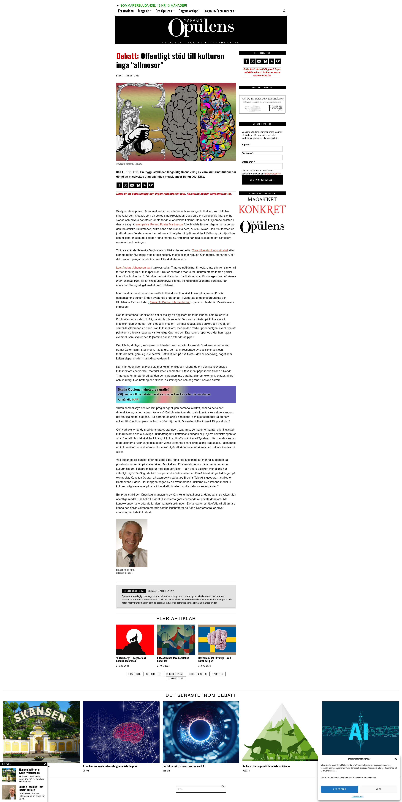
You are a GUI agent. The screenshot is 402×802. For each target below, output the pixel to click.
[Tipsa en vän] (132, 185)
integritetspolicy (272, 173)
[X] (125, 185)
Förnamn (247, 153)
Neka (378, 789)
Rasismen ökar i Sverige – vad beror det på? (214, 659)
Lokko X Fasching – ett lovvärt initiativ (31, 788)
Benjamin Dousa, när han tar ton (170, 302)
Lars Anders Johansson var (133, 267)
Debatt (120, 75)
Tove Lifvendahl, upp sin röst (210, 250)
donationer (134, 674)
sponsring (218, 674)
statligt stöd (175, 678)
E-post (246, 144)
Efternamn (248, 161)
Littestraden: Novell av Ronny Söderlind (173, 659)
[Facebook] (119, 185)
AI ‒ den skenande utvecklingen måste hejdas (110, 766)
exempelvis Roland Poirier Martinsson (159, 224)
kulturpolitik (153, 674)
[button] (395, 758)
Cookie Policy (358, 796)
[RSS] (144, 185)
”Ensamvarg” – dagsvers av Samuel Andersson (131, 659)
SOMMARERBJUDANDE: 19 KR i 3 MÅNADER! (153, 5)
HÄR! (135, 399)
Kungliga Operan (175, 674)
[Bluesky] (138, 185)
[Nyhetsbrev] (151, 185)
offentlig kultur (198, 674)
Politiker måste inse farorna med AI (184, 766)
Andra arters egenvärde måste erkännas (266, 766)
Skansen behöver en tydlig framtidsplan (29, 771)
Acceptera (339, 789)
